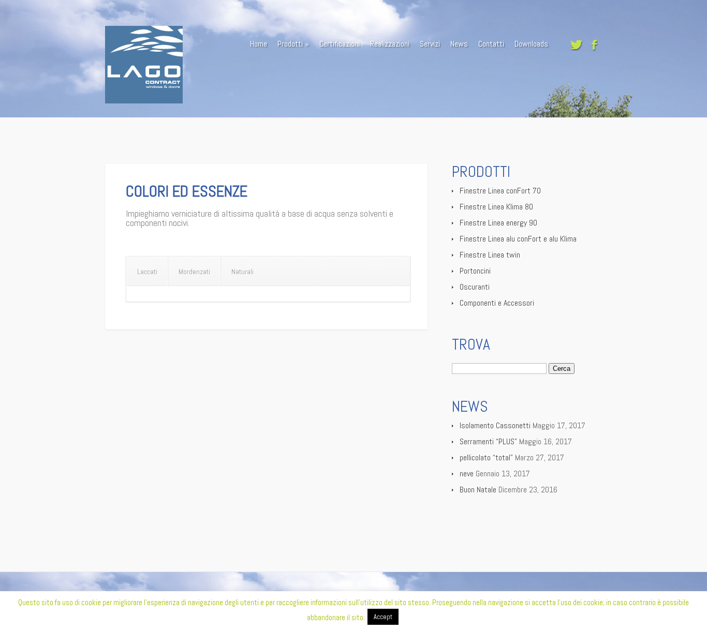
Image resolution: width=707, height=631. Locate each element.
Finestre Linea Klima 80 (496, 206)
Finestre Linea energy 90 (498, 222)
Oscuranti (475, 286)
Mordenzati (194, 271)
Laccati (147, 271)
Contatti (491, 43)
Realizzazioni (389, 43)
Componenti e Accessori (497, 302)
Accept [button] (383, 616)
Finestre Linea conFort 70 (500, 190)
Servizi (430, 43)
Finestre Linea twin (490, 254)
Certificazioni (339, 43)
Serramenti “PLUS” (488, 441)
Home (258, 43)
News (459, 43)
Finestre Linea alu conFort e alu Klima (518, 238)
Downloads (531, 43)
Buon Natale (478, 489)
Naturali (242, 271)
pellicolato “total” (486, 457)
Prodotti (290, 43)
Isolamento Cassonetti (495, 425)
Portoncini (475, 270)
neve (467, 473)
